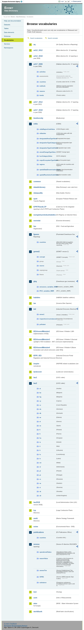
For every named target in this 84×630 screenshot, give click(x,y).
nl (40, 467)
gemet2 (36, 251)
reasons (42, 91)
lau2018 (36, 502)
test (35, 592)
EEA (13, 1)
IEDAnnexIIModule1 (41, 331)
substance (42, 582)
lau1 (35, 377)
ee (40, 417)
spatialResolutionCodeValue (47, 175)
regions (42, 164)
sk (40, 491)
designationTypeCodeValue (47, 148)
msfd (35, 518)
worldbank (37, 611)
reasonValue (43, 558)
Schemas (7, 36)
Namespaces (8, 48)
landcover (37, 372)
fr (39, 434)
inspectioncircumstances (47, 319)
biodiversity (38, 118)
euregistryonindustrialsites (44, 215)
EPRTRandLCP (39, 207)
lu (40, 454)
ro (40, 479)
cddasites (42, 133)
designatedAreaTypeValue (47, 138)
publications (38, 532)
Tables (6, 28)
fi (39, 430)
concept (42, 257)
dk (40, 413)
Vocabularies (9, 40)
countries (42, 82)
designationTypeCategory (47, 143)
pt (40, 475)
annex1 (41, 314)
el (40, 421)
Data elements (9, 32)
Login (62, 1)
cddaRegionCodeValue (47, 129)
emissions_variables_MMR (47, 287)
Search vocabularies (36, 38)
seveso (36, 544)
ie (40, 442)
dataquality (38, 193)
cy (40, 401)
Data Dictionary (20, 16)
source (41, 266)
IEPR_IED (37, 355)
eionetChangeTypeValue (47, 152)
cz (40, 405)
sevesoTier (43, 570)
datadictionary (39, 187)
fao (34, 226)
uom (35, 598)
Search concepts (53, 38)
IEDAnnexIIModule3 (41, 339)
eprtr (35, 199)
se (40, 483)
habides (36, 297)
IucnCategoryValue (45, 156)
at (40, 388)
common (37, 181)
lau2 (35, 383)
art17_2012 (38, 102)
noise (35, 527)
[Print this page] (66, 1)
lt (39, 450)
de (40, 409)
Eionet (13, 16)
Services (7, 44)
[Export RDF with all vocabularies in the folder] (77, 66)
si (40, 487)
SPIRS (41, 577)
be (40, 393)
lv (40, 458)
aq (34, 44)
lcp (34, 510)
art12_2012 (38, 50)
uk (40, 495)
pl (40, 471)
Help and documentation (12, 21)
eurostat (36, 221)
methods (42, 86)
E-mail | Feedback (10, 623)
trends (41, 95)
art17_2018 (38, 110)
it (39, 446)
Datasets (7, 24)
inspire (36, 364)
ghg (35, 281)
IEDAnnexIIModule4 (41, 347)
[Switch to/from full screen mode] (69, 1)
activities (42, 72)
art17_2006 (38, 64)
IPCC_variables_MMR (46, 291)
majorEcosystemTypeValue (47, 160)
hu (40, 438)
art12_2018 (38, 56)
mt (40, 463)
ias (34, 303)
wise (35, 603)
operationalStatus (45, 552)
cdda (35, 124)
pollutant (42, 324)
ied (34, 309)
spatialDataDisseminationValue (47, 169)
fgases (36, 234)
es (40, 426)
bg (40, 397)
